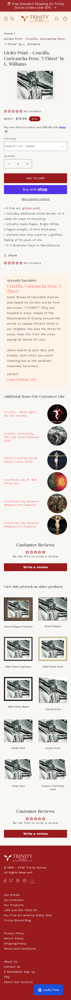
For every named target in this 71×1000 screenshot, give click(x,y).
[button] (6, 18)
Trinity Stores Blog (17, 920)
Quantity (9, 155)
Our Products (13, 905)
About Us (10, 961)
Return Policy (14, 938)
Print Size (10, 138)
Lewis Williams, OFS (21, 379)
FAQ (7, 976)
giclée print (31, 208)
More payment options (36, 199)
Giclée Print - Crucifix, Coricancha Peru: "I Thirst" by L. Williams (35, 41)
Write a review (35, 567)
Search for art (12, 18)
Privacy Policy (14, 933)
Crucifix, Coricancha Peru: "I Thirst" (34, 288)
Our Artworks (13, 899)
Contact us (12, 966)
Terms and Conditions (20, 948)
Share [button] (12, 255)
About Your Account (18, 982)
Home (8, 33)
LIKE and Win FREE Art (21, 910)
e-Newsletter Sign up (19, 971)
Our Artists (12, 894)
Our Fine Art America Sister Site (27, 915)
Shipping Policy (15, 943)
